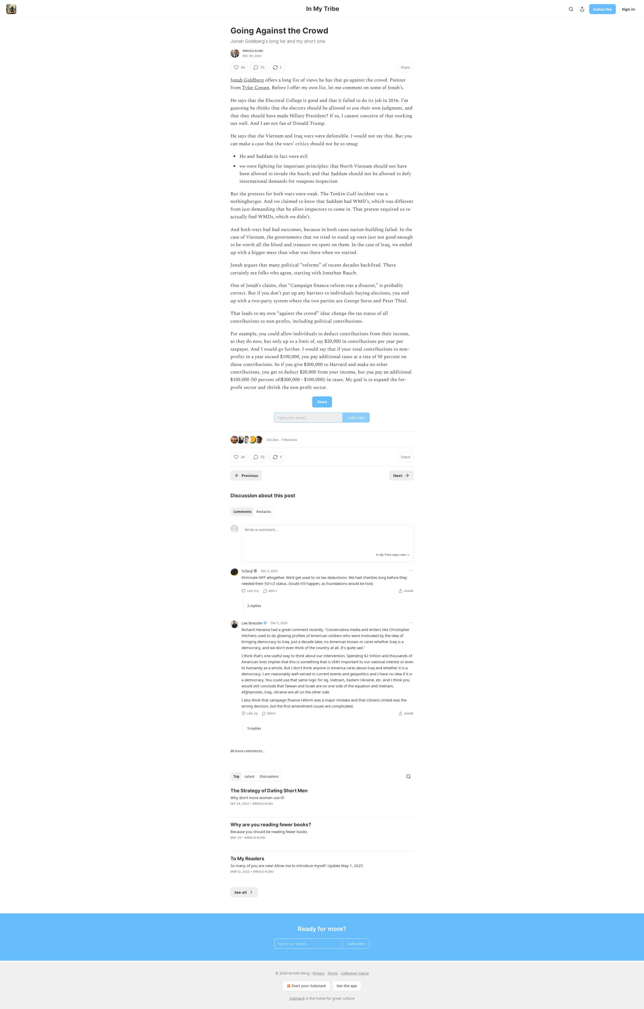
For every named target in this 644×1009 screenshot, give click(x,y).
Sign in (628, 9)
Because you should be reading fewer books (268, 831)
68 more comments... (247, 751)
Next (398, 475)
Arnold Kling (253, 51)
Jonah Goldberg (247, 80)
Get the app (347, 985)
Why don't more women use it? (257, 797)
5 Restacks (289, 439)
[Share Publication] (582, 9)
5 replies (254, 728)
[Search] (571, 9)
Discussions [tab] (269, 776)
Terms (333, 973)
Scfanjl (247, 570)
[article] (322, 800)
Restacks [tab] (263, 511)
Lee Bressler (252, 622)
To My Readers (247, 859)
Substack (297, 998)
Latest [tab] (249, 776)
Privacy (319, 973)
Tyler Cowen (255, 87)
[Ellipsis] (411, 571)
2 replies (254, 606)
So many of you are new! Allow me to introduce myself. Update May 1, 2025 (296, 865)
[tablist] (252, 512)
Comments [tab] (242, 511)
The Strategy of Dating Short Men (269, 791)
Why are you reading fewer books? (270, 825)
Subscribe (602, 9)
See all (240, 892)
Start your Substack (309, 985)
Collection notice (355, 973)
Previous (250, 475)
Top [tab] (236, 776)
